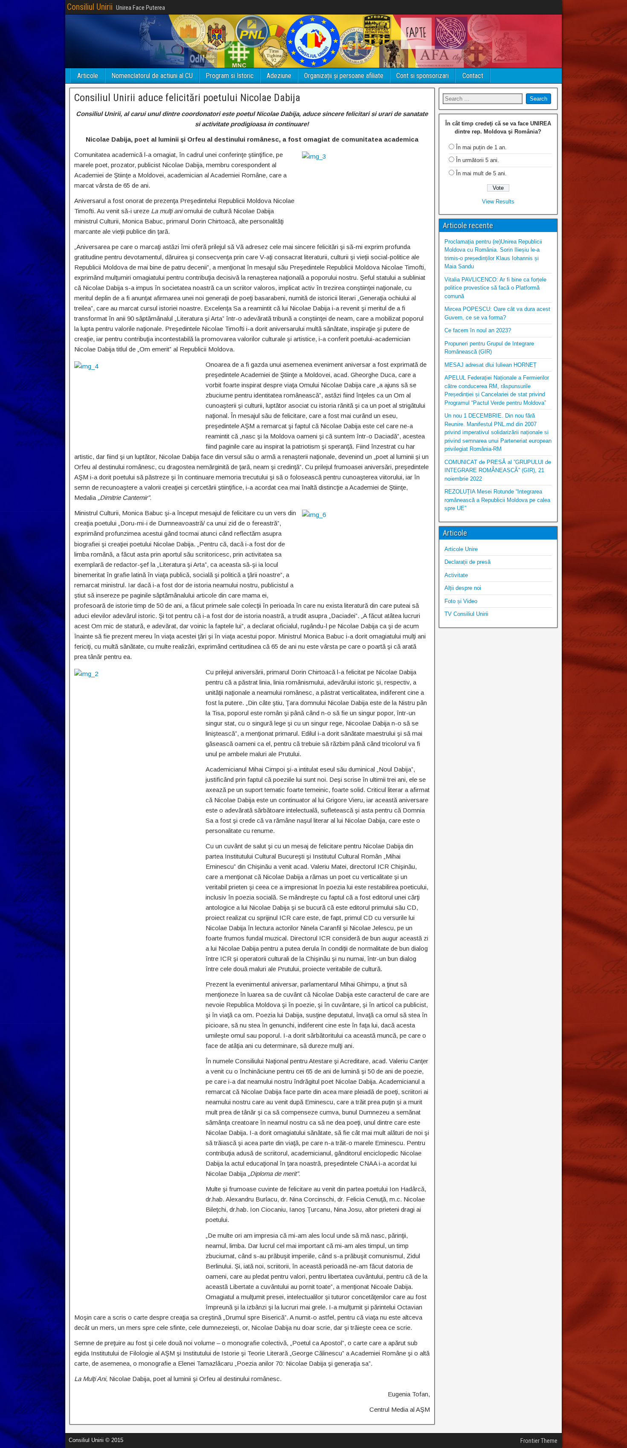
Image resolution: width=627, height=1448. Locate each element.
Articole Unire (461, 549)
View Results (498, 201)
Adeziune (279, 76)
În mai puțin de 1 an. (481, 147)
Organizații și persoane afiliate (343, 76)
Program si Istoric (230, 76)
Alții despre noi (462, 588)
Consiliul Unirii (90, 7)
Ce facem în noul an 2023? (477, 330)
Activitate (456, 575)
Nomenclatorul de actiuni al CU (152, 76)
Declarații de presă (467, 562)
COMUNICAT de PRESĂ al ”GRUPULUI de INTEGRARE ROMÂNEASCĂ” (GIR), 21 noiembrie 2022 (497, 470)
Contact (472, 76)
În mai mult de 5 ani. (481, 173)
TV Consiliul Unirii (466, 614)
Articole (87, 76)
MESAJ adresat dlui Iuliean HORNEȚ (490, 365)
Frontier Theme (538, 1441)
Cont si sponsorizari (422, 76)
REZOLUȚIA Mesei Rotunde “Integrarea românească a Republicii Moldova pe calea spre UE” (497, 499)
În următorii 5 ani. (477, 160)
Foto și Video (460, 601)
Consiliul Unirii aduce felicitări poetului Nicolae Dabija (187, 98)
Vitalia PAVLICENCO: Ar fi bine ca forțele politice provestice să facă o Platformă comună (495, 287)
